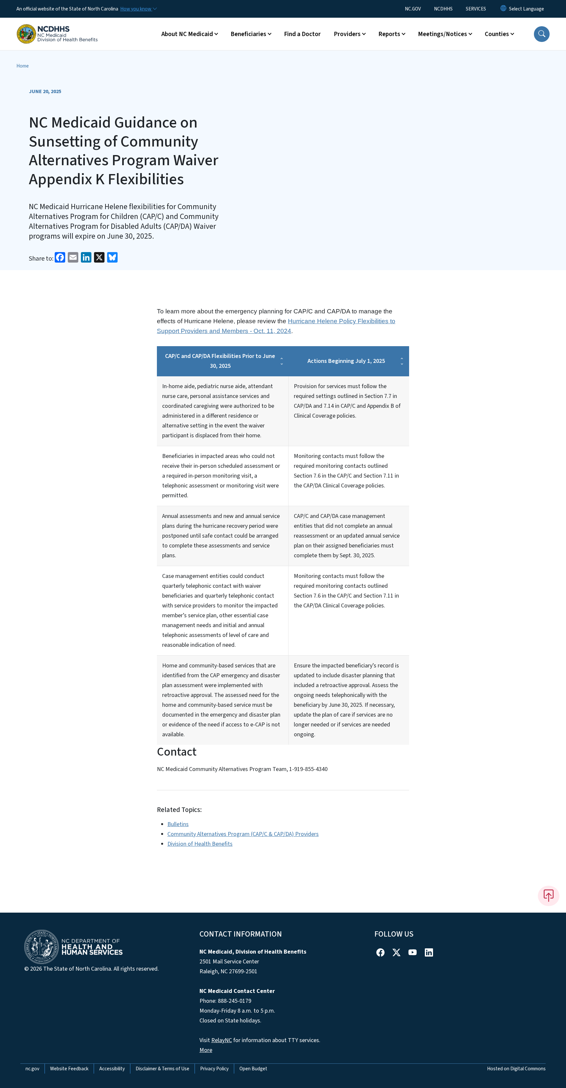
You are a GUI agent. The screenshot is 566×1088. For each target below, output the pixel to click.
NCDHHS (443, 8)
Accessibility (112, 1068)
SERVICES (476, 8)
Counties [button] (497, 34)
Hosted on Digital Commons (516, 1068)
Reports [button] (389, 34)
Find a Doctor (302, 34)
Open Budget (253, 1068)
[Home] (57, 26)
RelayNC (221, 1040)
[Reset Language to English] (503, 9)
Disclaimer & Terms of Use (162, 1068)
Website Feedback (69, 1068)
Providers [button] (347, 34)
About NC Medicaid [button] (187, 34)
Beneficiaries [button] (248, 34)
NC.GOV (413, 8)
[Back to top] (548, 896)
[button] (542, 34)
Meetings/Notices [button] (442, 34)
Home (22, 65)
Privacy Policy (214, 1068)
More (205, 1050)
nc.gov (32, 1068)
